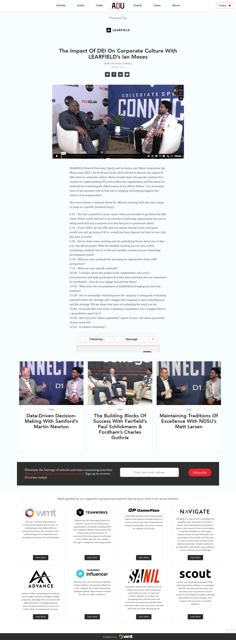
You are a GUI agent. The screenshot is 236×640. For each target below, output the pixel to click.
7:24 (72, 268)
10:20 (73, 272)
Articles (61, 5)
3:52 (72, 241)
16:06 (73, 309)
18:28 (73, 318)
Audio (80, 5)
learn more (41, 557)
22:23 (73, 327)
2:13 (72, 227)
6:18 (72, 259)
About (176, 5)
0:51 (72, 214)
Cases (157, 5)
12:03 (73, 286)
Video (99, 5)
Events (138, 5)
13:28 (73, 295)
